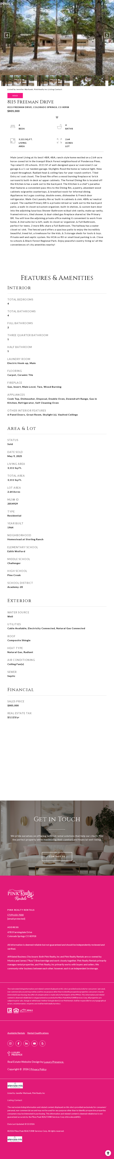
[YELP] (42, 1043)
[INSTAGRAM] (10, 1043)
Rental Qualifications (38, 1033)
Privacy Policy (38, 1069)
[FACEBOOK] (18, 1043)
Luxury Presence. (54, 1062)
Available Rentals (16, 1033)
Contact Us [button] (57, 856)
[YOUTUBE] (34, 1043)
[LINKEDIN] (26, 1043)
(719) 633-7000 (15, 914)
